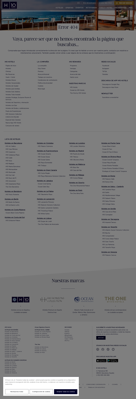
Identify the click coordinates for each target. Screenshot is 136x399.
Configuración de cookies (41, 391)
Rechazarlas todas (16, 391)
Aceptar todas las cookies (66, 391)
